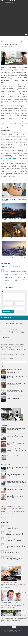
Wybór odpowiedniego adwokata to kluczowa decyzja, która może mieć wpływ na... (15, 539)
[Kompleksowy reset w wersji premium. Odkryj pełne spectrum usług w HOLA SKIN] (3, 444)
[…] (10, 587)
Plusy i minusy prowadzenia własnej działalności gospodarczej (15, 475)
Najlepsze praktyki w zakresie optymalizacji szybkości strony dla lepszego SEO (15, 496)
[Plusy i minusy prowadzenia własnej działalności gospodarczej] (3, 476)
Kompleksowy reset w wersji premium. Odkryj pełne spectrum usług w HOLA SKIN (16, 443)
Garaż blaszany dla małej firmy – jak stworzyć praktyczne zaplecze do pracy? (16, 449)
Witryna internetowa (7, 306)
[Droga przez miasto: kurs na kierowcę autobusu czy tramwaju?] (3, 399)
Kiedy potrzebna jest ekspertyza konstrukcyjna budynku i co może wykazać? (15, 391)
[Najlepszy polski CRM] (3, 457)
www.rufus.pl (4, 517)
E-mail (16, 301)
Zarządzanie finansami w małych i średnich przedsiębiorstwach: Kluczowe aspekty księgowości (16, 482)
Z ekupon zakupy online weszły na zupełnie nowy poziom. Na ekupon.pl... (15, 527)
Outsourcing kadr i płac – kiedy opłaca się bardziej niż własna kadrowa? (17, 377)
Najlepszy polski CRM (12, 455)
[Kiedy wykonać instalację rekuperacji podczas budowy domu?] (3, 385)
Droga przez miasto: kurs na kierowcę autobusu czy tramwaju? (16, 397)
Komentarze (6, 266)
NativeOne (14, 260)
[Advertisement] (14, 18)
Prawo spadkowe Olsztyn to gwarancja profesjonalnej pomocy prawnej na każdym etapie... (15, 546)
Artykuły (3, 38)
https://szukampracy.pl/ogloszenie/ (9, 158)
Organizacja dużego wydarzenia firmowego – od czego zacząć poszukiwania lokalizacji (14, 371)
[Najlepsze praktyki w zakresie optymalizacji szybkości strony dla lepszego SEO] (3, 497)
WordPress (13, 631)
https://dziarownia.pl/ (9, 277)
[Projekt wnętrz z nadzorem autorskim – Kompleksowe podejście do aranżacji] (3, 490)
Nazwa (4, 301)
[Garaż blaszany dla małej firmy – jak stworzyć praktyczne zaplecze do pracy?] (3, 450)
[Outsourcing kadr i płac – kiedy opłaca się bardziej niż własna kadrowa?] (3, 378)
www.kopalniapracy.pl (7, 513)
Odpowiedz (7, 283)
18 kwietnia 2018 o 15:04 (14, 270)
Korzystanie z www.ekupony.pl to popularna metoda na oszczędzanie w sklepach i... (15, 533)
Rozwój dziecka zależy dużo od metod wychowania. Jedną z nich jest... (14, 559)
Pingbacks (16, 266)
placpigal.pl (10, 508)
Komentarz (4, 291)
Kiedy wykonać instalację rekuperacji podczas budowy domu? (16, 384)
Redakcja (6, 46)
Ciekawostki (4, 514)
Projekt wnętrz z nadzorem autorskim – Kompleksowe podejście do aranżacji (16, 488)
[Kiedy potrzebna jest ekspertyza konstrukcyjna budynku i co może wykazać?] (3, 392)
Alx (22, 631)
